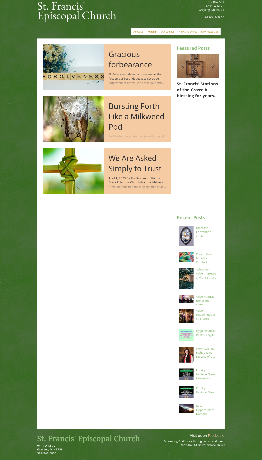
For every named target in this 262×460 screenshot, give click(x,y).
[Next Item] (213, 66)
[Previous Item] (183, 66)
